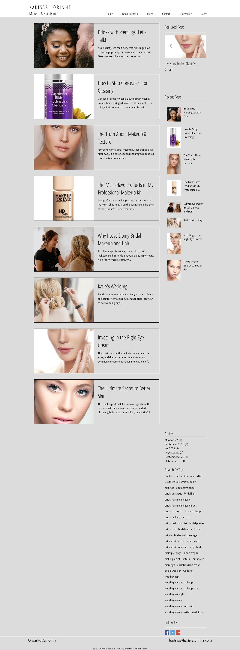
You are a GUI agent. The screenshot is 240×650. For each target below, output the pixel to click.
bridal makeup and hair (177, 517)
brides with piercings (185, 535)
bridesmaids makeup (176, 547)
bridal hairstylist (174, 511)
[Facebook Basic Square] (167, 632)
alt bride (169, 487)
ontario (186, 559)
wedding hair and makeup (179, 582)
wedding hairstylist (175, 594)
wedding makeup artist (177, 612)
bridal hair (189, 493)
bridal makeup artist (176, 523)
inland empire (191, 553)
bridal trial (170, 529)
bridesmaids (172, 541)
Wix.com (142, 648)
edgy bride (196, 547)
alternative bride (185, 487)
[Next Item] (200, 46)
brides (168, 535)
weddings (197, 612)
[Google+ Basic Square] (178, 632)
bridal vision (185, 529)
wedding (188, 570)
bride (197, 529)
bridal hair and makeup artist (180, 505)
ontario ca (198, 559)
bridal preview (197, 523)
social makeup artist (188, 565)
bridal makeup (193, 511)
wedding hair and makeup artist (182, 588)
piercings (170, 565)
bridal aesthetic (173, 493)
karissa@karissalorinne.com (190, 640)
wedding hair (172, 576)
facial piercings (173, 553)
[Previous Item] (170, 46)
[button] (130, 13)
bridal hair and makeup (177, 499)
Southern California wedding (180, 481)
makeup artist (172, 559)
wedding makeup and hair (179, 606)
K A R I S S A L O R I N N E (49, 7)
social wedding (173, 570)
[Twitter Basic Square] (172, 632)
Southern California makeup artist (183, 476)
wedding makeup (174, 600)
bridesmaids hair (190, 541)
